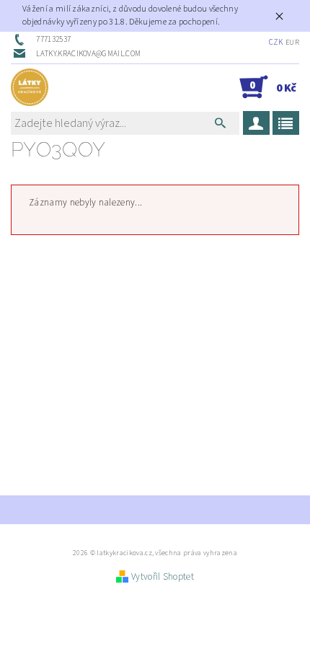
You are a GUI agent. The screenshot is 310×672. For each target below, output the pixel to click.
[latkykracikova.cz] (29, 87)
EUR (292, 42)
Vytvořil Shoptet (162, 576)
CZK (276, 42)
